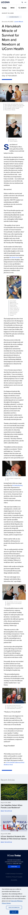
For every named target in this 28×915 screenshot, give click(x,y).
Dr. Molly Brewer (17, 485)
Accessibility (14, 880)
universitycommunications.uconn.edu (14, 862)
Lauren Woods (18, 21)
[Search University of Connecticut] (22, 2)
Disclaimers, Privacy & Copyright (14, 877)
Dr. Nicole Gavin (14, 257)
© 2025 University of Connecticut (14, 873)
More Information (14, 907)
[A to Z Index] (25, 2)
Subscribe (14, 866)
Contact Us (9, 863)
